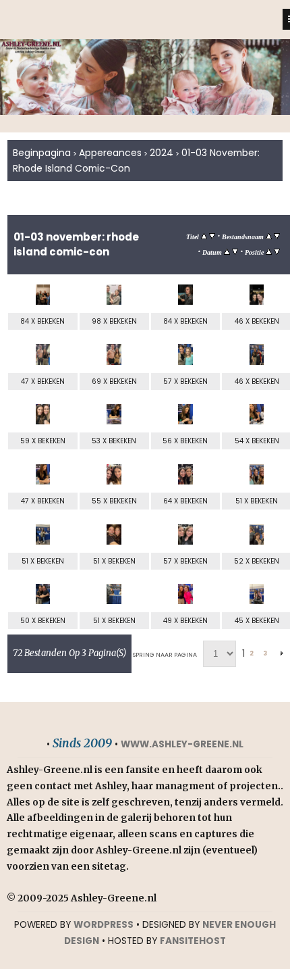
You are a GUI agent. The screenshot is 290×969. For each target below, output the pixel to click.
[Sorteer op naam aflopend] (277, 236)
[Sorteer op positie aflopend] (277, 251)
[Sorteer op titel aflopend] (212, 236)
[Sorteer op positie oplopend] (269, 251)
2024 (161, 152)
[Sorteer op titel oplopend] (204, 236)
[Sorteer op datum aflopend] (235, 251)
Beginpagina (42, 152)
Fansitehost (193, 941)
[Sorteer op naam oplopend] (269, 236)
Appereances (110, 152)
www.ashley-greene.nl (182, 744)
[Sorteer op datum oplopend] (227, 251)
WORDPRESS (104, 924)
